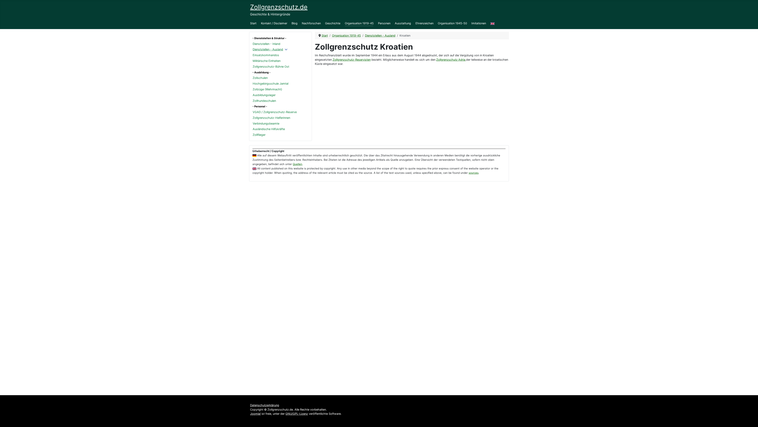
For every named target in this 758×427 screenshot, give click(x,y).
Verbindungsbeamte (266, 123)
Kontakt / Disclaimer (274, 23)
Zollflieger (259, 134)
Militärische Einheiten (266, 60)
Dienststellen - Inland (266, 43)
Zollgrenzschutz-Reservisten (352, 59)
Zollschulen (260, 77)
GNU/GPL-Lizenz (296, 413)
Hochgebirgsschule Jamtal (270, 83)
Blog (294, 23)
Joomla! (255, 413)
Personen (384, 23)
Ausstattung (403, 23)
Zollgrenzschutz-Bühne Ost (271, 66)
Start (253, 23)
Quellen (297, 164)
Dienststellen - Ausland (268, 49)
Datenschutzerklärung (264, 405)
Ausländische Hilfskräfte (269, 129)
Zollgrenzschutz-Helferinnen (271, 117)
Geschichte (332, 23)
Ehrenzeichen (424, 23)
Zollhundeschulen (264, 100)
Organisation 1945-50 (452, 23)
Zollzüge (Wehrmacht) (267, 89)
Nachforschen (311, 23)
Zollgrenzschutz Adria (450, 59)
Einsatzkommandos (266, 55)
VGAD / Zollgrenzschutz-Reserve (275, 112)
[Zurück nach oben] (751, 420)
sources (473, 172)
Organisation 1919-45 (359, 23)
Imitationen (478, 23)
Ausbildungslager (264, 95)
